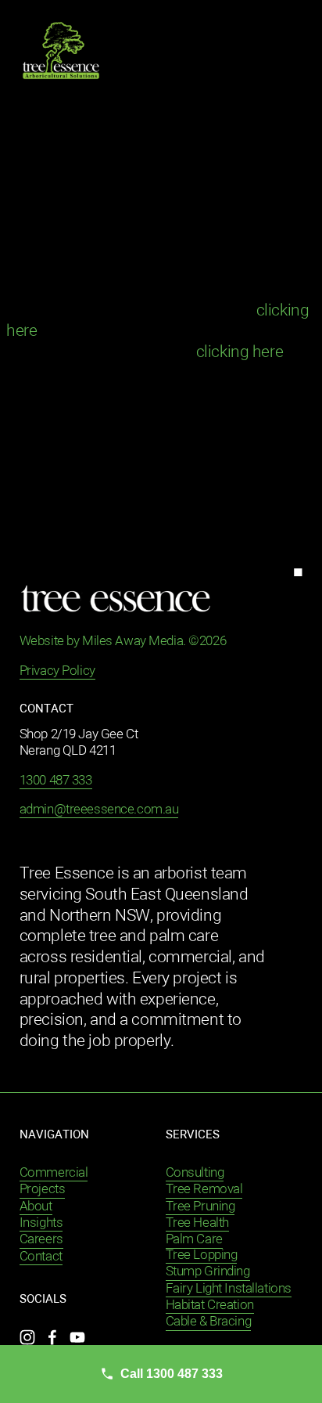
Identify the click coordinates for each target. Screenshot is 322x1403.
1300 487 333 (56, 781)
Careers (41, 1239)
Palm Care (194, 1239)
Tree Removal (204, 1189)
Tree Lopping (202, 1255)
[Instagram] (27, 1337)
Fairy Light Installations (229, 1289)
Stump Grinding (208, 1272)
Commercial (54, 1173)
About (36, 1207)
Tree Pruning (200, 1207)
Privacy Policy (57, 671)
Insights (41, 1223)
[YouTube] (77, 1337)
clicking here (239, 352)
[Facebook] (52, 1337)
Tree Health (197, 1223)
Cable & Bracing (209, 1322)
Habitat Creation (210, 1305)
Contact (41, 1257)
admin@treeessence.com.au (99, 810)
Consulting (195, 1173)
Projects (43, 1189)
